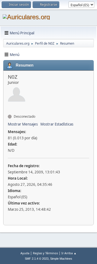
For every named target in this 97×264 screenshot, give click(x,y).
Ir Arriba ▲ (69, 253)
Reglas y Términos (45, 253)
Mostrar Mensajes (23, 124)
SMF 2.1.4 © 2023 (36, 258)
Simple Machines (61, 258)
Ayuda (24, 253)
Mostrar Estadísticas (56, 124)
